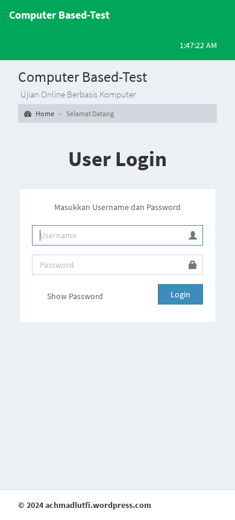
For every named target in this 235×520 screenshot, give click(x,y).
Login (180, 294)
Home (44, 113)
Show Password (74, 296)
